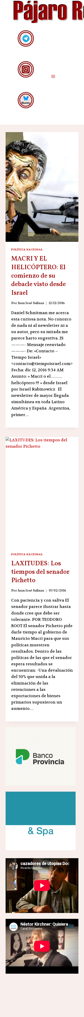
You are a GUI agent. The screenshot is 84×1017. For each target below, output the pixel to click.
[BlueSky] (26, 100)
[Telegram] (26, 38)
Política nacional (27, 249)
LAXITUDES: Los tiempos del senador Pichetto (40, 572)
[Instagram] (26, 69)
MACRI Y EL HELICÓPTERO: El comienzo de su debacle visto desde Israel (38, 276)
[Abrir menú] (53, 76)
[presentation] (42, 187)
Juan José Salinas (31, 303)
